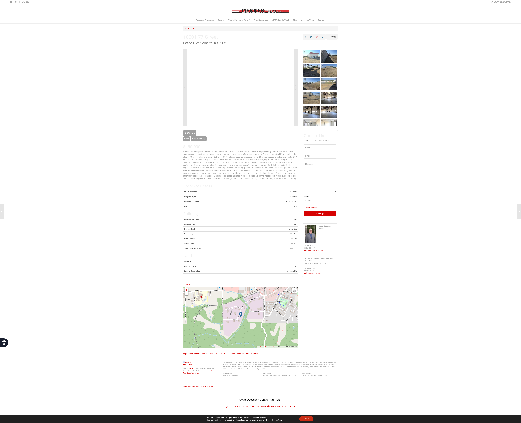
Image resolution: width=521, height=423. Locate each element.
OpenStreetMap (270, 347)
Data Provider (267, 373)
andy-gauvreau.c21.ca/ (312, 273)
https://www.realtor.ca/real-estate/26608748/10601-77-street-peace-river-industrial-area (220, 353)
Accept (306, 418)
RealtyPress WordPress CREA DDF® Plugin (198, 386)
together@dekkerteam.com (273, 406)
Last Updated (227, 373)
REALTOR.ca (190, 369)
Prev (185, 87)
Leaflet (260, 347)
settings (279, 420)
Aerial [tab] (188, 284)
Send (319, 213)
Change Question (310, 207)
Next (296, 87)
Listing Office (306, 373)
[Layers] (294, 290)
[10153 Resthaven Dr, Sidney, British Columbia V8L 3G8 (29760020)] (2, 211)
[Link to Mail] (11, 2)
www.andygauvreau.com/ (313, 250)
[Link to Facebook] (19, 2)
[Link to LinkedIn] (28, 2)
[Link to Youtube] (23, 2)
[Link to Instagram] (15, 2)
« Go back (189, 28)
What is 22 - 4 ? (310, 196)
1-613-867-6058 (238, 406)
